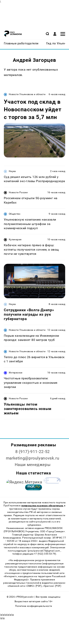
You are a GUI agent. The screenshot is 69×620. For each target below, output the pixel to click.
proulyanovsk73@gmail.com (44, 550)
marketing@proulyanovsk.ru (32, 458)
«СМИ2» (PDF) (33, 586)
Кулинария (15, 239)
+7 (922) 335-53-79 (44, 553)
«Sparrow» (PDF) (52, 586)
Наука (12, 171)
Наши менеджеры (33, 464)
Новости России (18, 192)
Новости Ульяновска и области (27, 94)
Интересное (15, 372)
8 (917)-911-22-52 (32, 451)
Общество (14, 214)
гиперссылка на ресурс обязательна (42, 505)
